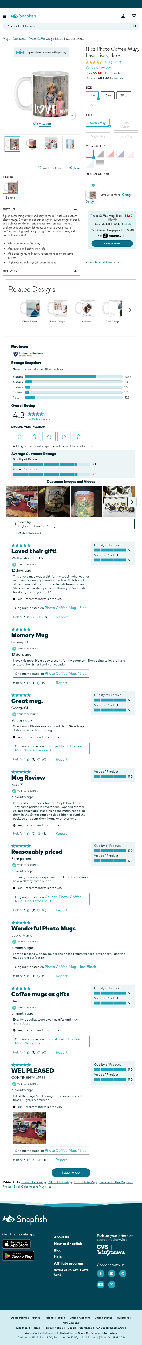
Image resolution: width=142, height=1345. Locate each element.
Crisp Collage (112, 322)
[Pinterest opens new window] (124, 1271)
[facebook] (102, 1271)
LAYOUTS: (10, 177)
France (36, 1317)
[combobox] (71, 26)
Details (118, 78)
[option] (12, 145)
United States (104, 1317)
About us (61, 1237)
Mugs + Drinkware (14, 38)
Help (58, 1256)
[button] (4, 16)
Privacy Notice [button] (54, 1327)
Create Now (112, 244)
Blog (57, 1250)
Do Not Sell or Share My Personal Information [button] (88, 1333)
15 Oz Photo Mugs (85, 1182)
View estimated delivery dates (104, 262)
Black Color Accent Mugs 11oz (32, 1186)
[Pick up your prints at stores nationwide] (102, 1246)
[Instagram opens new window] (113, 1271)
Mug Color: (96, 146)
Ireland (49, 1317)
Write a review (98, 67)
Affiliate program (68, 1263)
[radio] (90, 182)
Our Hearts (85, 322)
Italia (62, 1317)
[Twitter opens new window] (113, 1283)
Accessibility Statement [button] (40, 1333)
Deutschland (19, 1317)
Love (58, 38)
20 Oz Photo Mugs (60, 1182)
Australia (123, 1317)
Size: (89, 88)
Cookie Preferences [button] (79, 1327)
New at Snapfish (68, 1243)
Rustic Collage (57, 322)
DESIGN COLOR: (98, 174)
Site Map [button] (22, 1327)
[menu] (74, 168)
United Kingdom (80, 1317)
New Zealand (71, 1322)
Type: (90, 115)
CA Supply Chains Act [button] (110, 1327)
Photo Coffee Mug (40, 38)
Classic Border (29, 322)
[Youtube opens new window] (102, 1283)
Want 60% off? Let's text (71, 1272)
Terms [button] (36, 1327)
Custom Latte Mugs (33, 1182)
